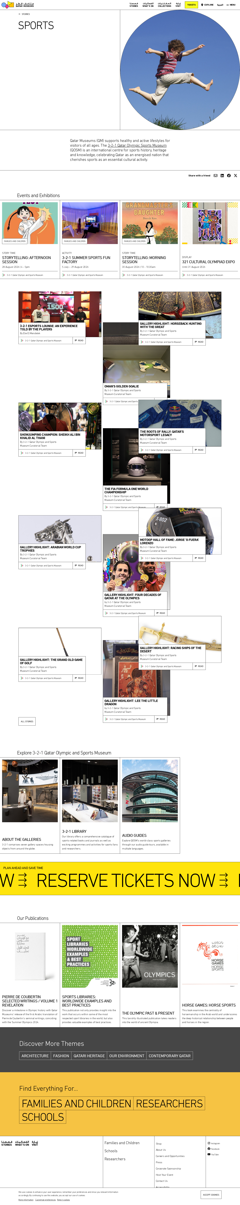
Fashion (61, 1055)
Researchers (169, 1103)
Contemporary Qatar (170, 1055)
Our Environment (126, 1055)
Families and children (76, 1103)
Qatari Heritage (89, 1055)
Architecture (35, 1055)
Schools (43, 1117)
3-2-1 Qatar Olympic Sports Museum (137, 145)
